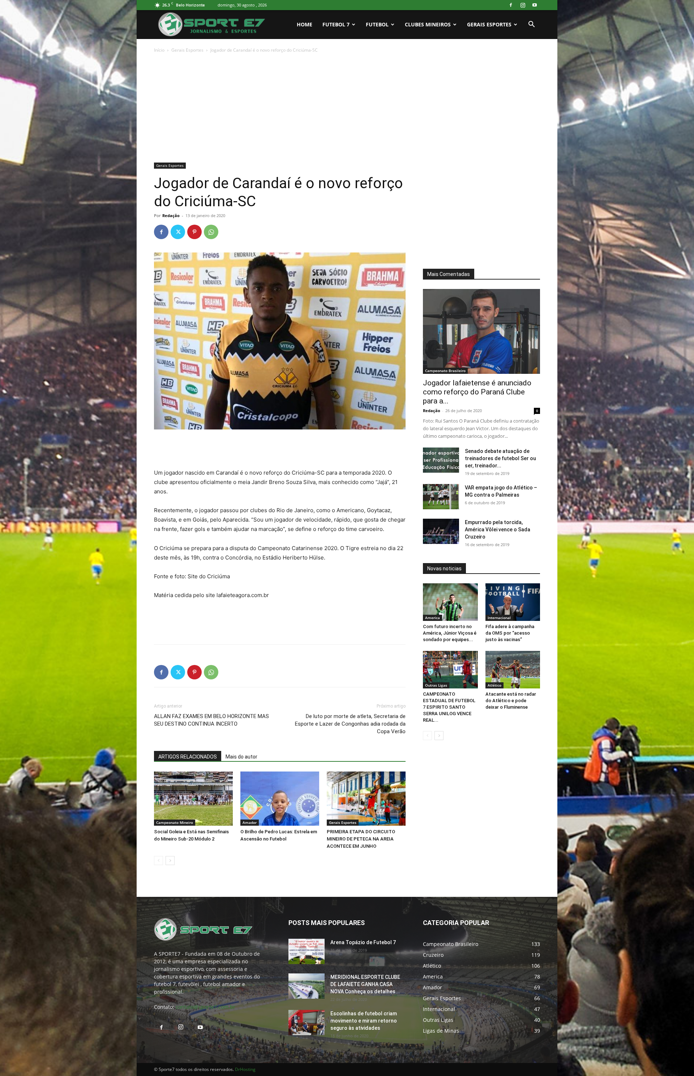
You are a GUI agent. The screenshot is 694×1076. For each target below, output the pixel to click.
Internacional (499, 617)
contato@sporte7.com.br (205, 1006)
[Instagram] (522, 5)
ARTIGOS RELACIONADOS (187, 757)
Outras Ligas (436, 685)
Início (159, 50)
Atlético (494, 685)
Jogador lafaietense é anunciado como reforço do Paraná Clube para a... (477, 392)
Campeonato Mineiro (174, 822)
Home (304, 24)
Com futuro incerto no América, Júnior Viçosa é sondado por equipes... (449, 633)
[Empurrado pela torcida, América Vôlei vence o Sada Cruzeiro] (441, 531)
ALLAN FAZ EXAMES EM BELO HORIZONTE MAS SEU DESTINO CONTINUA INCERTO (211, 720)
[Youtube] (534, 5)
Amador (250, 822)
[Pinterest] (194, 232)
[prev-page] (158, 860)
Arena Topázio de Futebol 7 (363, 942)
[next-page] (170, 860)
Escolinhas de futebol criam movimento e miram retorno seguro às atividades (363, 1021)
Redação (171, 215)
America (432, 617)
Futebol (377, 24)
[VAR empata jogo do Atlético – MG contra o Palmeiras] (441, 496)
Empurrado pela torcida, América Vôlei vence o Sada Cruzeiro (497, 529)
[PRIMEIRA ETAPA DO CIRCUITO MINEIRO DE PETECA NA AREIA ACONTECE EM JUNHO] (366, 799)
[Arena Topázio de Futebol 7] (306, 951)
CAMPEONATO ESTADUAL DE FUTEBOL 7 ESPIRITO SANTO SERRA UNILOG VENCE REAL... (449, 707)
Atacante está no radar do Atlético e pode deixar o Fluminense (510, 700)
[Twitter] (178, 232)
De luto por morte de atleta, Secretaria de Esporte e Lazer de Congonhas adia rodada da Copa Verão (350, 724)
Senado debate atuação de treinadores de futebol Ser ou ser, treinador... (500, 458)
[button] (531, 25)
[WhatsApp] (211, 232)
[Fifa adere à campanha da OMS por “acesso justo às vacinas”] (512, 602)
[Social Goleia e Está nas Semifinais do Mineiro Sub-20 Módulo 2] (193, 799)
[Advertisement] (347, 108)
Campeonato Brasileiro (445, 370)
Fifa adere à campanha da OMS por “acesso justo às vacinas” (509, 633)
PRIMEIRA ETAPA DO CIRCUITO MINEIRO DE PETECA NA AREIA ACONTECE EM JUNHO (361, 839)
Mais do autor (241, 757)
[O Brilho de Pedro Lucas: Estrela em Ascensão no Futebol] (279, 799)
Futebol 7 (336, 24)
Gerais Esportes (489, 24)
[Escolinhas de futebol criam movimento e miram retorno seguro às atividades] (306, 1022)
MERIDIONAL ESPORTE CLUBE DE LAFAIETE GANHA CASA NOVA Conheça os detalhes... (365, 984)
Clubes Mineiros (428, 24)
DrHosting (245, 1069)
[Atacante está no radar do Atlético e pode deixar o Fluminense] (512, 669)
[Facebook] (510, 5)
